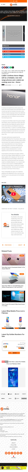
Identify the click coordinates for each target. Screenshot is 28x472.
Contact (13, 449)
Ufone (1, 428)
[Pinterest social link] (13, 1)
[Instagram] (12, 453)
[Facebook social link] (10, 1)
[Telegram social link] (17, 1)
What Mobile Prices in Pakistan (16, 436)
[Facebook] (6, 453)
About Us (13, 442)
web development (13, 423)
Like (23, 48)
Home (3, 70)
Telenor (1, 430)
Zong (1, 431)
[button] (3, 32)
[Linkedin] (15, 453)
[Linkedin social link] (15, 1)
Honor (3, 64)
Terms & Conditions (13, 446)
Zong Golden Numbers (23, 347)
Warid (1, 429)
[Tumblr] (21, 453)
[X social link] (12, 1)
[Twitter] (9, 453)
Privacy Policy (13, 444)
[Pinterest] (18, 453)
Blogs (6, 70)
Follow (22, 51)
